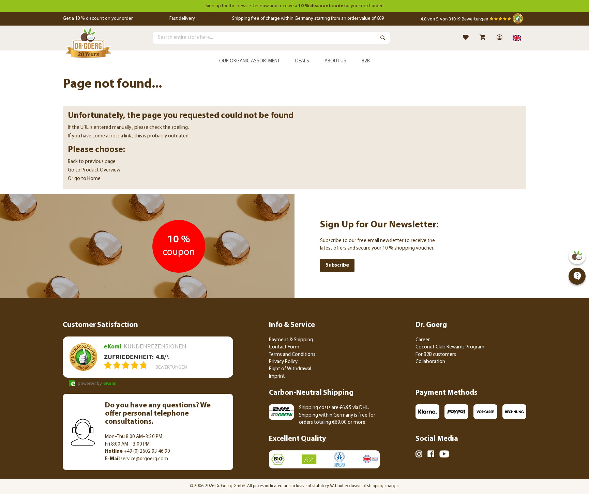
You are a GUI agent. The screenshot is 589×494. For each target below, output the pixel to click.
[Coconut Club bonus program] (577, 255)
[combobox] (271, 38)
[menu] (294, 61)
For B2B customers (436, 354)
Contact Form (284, 347)
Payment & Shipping (291, 340)
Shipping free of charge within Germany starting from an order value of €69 (308, 18)
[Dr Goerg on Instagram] (419, 455)
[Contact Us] (577, 276)
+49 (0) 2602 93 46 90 (137, 451)
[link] (500, 38)
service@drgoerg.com (136, 459)
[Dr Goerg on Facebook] (430, 455)
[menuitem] (250, 61)
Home (94, 178)
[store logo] (88, 44)
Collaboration (430, 361)
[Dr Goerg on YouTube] (444, 455)
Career (423, 340)
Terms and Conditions (292, 354)
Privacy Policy (283, 361)
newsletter (248, 6)
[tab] (294, 61)
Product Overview (100, 170)
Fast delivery (182, 18)
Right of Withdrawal (290, 369)
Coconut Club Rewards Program (450, 347)
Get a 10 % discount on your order (98, 18)
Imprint (277, 376)
